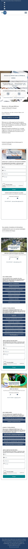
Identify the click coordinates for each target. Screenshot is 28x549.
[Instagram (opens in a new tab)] (4, 4)
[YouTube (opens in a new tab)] (4, 8)
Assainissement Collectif (8, 97)
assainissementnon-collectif (14, 383)
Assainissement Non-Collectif (19, 97)
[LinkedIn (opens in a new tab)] (4, 6)
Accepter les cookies (14, 546)
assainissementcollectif (14, 247)
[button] (10, 117)
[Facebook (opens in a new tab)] (4, 2)
